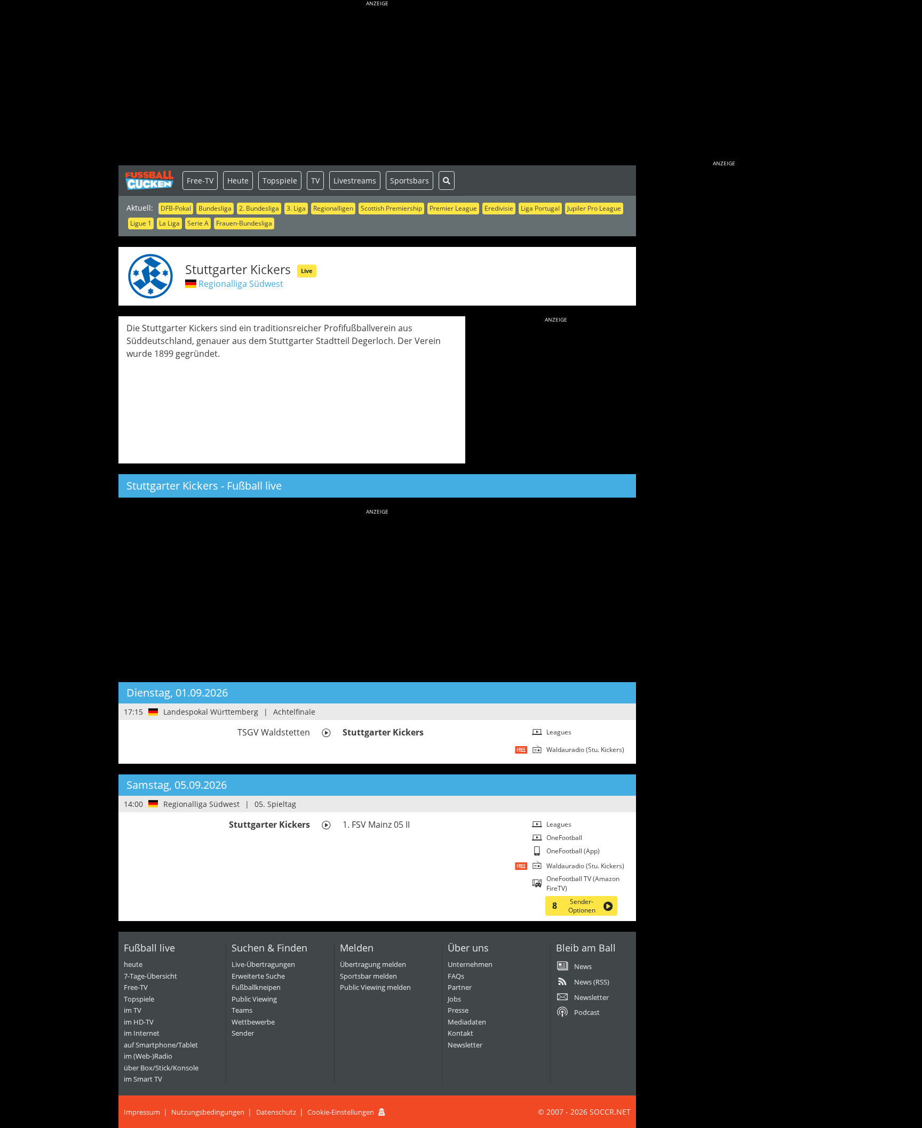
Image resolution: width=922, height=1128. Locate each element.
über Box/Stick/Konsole (161, 1068)
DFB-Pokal (176, 208)
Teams (242, 1010)
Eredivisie (498, 208)
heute (133, 964)
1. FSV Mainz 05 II (376, 824)
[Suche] (447, 180)
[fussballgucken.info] (150, 180)
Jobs (454, 999)
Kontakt (460, 1033)
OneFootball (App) (573, 850)
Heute (238, 180)
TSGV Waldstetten (273, 732)
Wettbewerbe (253, 1022)
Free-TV (200, 180)
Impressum (142, 1112)
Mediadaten (467, 1022)
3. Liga (296, 208)
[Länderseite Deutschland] (153, 712)
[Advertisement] (377, 85)
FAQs (456, 976)
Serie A (198, 223)
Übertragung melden (373, 964)
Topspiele (280, 180)
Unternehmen (470, 964)
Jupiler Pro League (594, 208)
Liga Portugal (540, 208)
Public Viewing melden (375, 987)
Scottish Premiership (391, 208)
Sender (243, 1033)
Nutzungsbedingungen (207, 1112)
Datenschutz (276, 1112)
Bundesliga (215, 208)
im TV (132, 1010)
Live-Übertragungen (263, 964)
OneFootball (564, 837)
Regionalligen (333, 208)
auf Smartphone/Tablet (161, 1045)
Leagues (558, 732)
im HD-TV (139, 1022)
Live (307, 271)
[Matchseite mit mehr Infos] (326, 732)
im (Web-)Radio (148, 1056)
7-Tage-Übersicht (150, 976)
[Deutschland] (190, 284)
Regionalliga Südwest (240, 284)
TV (315, 180)
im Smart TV (143, 1079)
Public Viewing (254, 999)
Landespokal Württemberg (210, 712)
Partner (460, 987)
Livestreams (354, 180)
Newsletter (465, 1045)
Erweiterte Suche (258, 976)
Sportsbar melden (368, 976)
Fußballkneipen (256, 987)
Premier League (453, 208)
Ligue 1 (141, 223)
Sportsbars (409, 180)
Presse (458, 1010)
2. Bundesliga (259, 208)
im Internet (142, 1033)
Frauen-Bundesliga (244, 223)
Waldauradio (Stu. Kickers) (585, 749)
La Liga (169, 223)
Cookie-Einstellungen (340, 1112)
